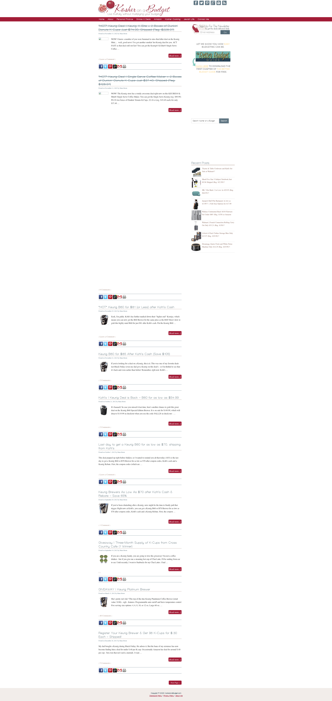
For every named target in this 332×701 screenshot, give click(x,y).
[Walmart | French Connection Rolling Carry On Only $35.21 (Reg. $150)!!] (196, 226)
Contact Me (203, 19)
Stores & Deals (143, 19)
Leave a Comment (107, 59)
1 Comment (104, 525)
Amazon (158, 19)
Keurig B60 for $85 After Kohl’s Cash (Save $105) (134, 354)
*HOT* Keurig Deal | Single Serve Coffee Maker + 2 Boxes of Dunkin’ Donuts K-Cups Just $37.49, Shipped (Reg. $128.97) (140, 80)
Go (225, 32)
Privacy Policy (169, 696)
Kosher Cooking (172, 19)
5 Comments (105, 663)
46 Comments (105, 615)
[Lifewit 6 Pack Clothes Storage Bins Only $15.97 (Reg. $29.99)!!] (196, 237)
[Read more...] (175, 55)
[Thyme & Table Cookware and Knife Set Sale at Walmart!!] (196, 172)
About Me (179, 696)
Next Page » (175, 682)
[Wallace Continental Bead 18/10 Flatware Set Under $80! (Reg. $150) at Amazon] (196, 215)
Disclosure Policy (156, 696)
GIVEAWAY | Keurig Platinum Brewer (124, 589)
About (110, 19)
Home (101, 19)
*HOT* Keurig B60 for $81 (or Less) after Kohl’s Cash (136, 307)
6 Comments (105, 289)
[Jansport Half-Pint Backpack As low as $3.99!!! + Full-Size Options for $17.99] (196, 204)
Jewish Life (189, 19)
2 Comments (105, 380)
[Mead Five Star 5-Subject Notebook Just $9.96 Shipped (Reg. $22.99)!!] (196, 183)
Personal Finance (125, 19)
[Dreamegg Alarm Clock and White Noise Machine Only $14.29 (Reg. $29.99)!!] (196, 248)
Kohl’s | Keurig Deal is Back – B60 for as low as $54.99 (139, 397)
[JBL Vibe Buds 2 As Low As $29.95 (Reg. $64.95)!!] (196, 194)
